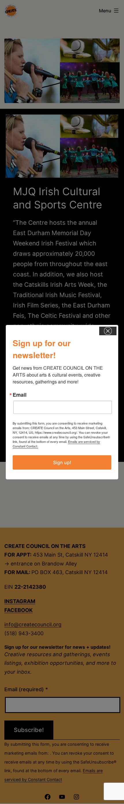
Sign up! (62, 462)
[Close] (108, 331)
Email (20, 394)
